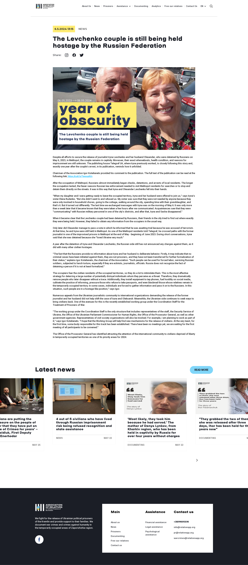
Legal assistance (154, 527)
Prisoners (108, 6)
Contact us (116, 545)
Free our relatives (173, 6)
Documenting (141, 6)
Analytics (156, 6)
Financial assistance (155, 522)
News (97, 6)
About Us (86, 6)
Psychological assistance (152, 533)
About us (115, 522)
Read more (201, 369)
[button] (122, 6)
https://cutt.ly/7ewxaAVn (79, 176)
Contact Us (191, 6)
